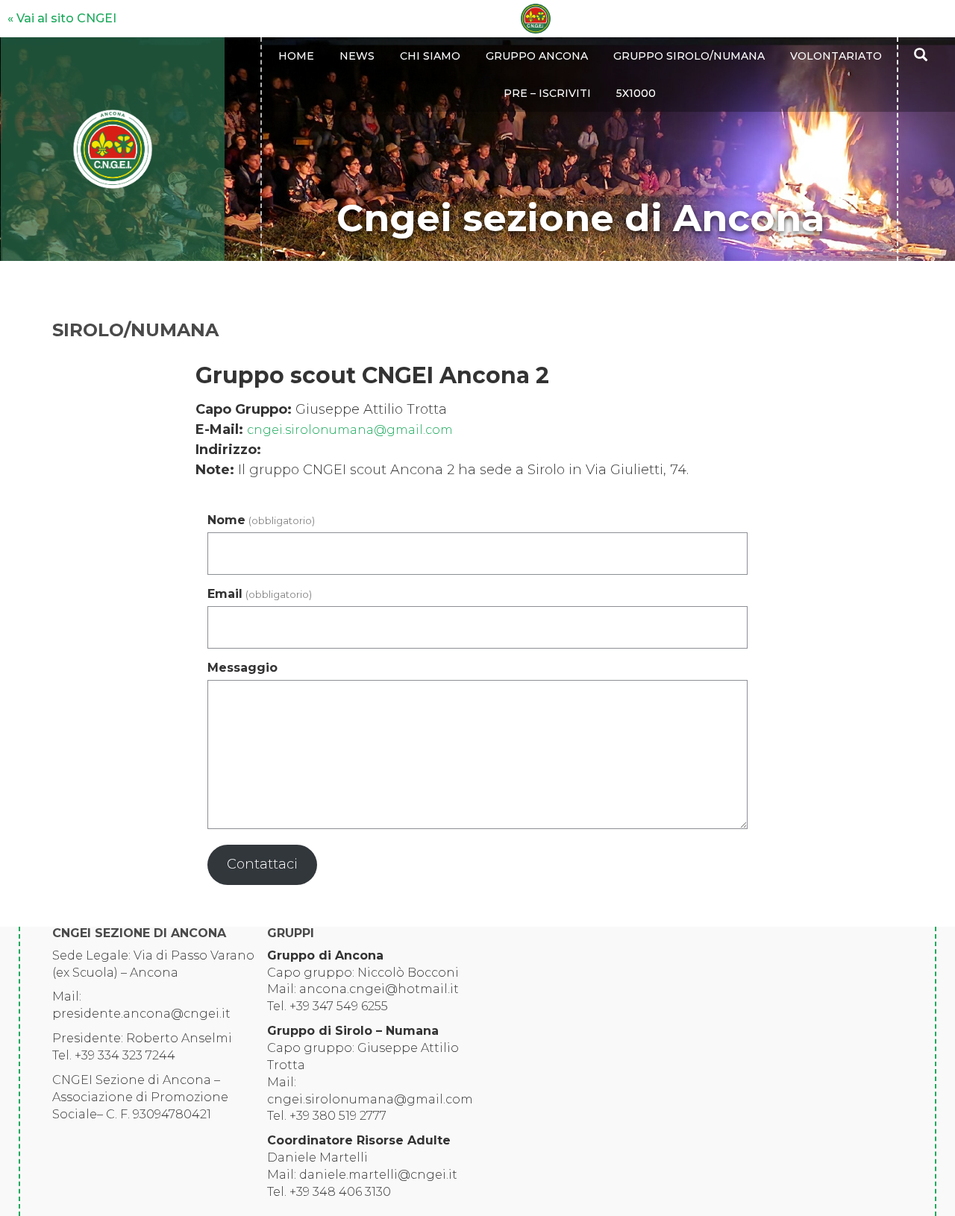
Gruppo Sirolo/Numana (689, 56)
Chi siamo (430, 56)
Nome (260, 520)
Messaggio (242, 668)
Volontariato (836, 56)
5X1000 (636, 93)
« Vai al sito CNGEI (61, 18)
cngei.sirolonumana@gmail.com (350, 430)
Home (296, 56)
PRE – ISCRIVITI (547, 93)
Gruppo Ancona (537, 56)
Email (259, 594)
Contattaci (262, 864)
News (357, 56)
